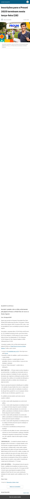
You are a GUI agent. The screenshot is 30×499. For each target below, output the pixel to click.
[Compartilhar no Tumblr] (11, 170)
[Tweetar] (11, 71)
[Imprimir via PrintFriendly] (11, 204)
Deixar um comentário (15, 486)
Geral (17, 482)
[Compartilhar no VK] (11, 292)
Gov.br (6, 353)
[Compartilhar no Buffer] (11, 281)
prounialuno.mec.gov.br (13, 351)
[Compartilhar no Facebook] (11, 60)
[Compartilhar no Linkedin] (11, 93)
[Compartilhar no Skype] (11, 226)
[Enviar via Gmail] (11, 193)
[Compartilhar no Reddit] (11, 259)
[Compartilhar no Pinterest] (11, 148)
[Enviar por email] (11, 182)
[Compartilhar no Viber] (11, 237)
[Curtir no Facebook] (11, 248)
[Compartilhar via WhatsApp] (11, 82)
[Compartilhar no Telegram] (11, 215)
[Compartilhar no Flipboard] (11, 304)
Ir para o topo (26, 492)
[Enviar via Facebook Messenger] (11, 270)
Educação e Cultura (11, 482)
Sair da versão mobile (15, 497)
